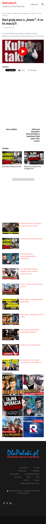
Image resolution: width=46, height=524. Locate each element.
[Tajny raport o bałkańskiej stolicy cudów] (12, 385)
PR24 (37, 477)
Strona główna (7, 13)
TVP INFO (26, 480)
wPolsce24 (18, 477)
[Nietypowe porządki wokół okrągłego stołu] (12, 406)
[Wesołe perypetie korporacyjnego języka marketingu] (33, 406)
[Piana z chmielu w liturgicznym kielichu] (12, 427)
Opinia (16, 13)
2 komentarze (9, 28)
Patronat (36, 480)
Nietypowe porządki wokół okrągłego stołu (32, 167)
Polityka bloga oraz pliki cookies (29, 483)
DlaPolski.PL (9, 3)
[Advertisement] (23, 98)
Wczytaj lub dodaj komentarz (23, 179)
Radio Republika (14, 474)
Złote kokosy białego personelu (11, 166)
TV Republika (35, 471)
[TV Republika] (33, 427)
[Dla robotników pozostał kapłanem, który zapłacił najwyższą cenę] (33, 385)
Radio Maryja (22, 471)
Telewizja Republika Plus (32, 474)
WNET (28, 477)
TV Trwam (36, 468)
